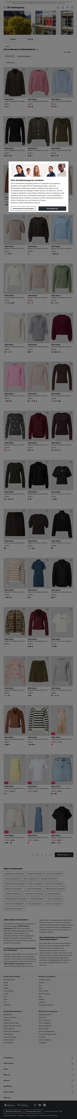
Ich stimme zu (52, 208)
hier (26, 200)
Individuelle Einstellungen (23, 208)
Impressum (36, 202)
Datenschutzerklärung (26, 202)
